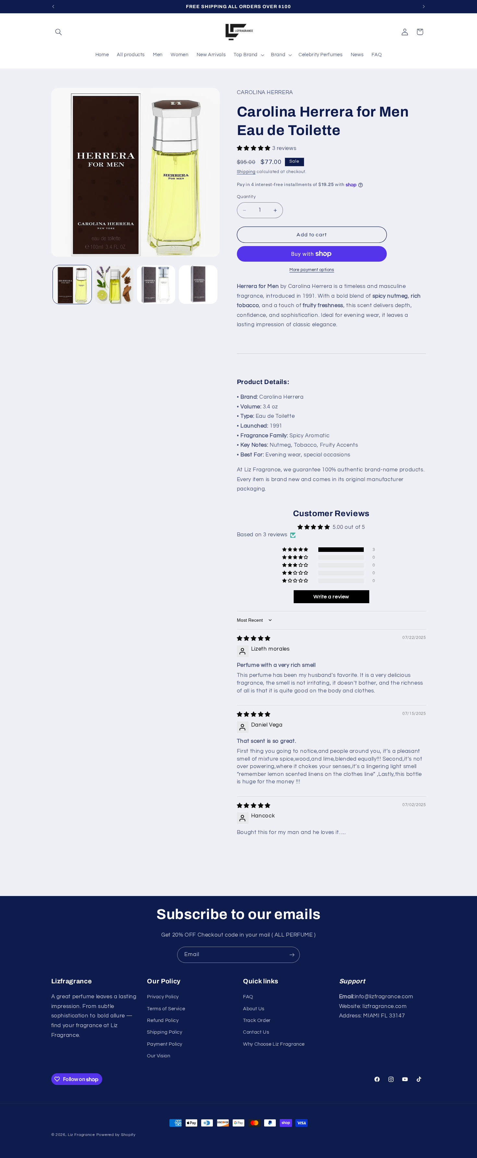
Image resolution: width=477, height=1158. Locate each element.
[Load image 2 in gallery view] (114, 284)
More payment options (311, 270)
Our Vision (158, 1055)
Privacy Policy (163, 996)
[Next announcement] (424, 6)
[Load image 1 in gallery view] (72, 284)
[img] (254, 638)
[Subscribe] (292, 955)
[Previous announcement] (53, 6)
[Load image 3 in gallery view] (156, 284)
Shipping (246, 172)
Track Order (257, 1020)
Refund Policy (162, 1020)
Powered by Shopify (116, 1135)
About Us (253, 1008)
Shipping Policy (164, 1032)
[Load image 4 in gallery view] (198, 284)
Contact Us (256, 1032)
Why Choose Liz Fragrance (274, 1044)
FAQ (248, 996)
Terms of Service (166, 1008)
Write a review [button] (331, 596)
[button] (58, 31)
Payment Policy (164, 1044)
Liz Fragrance (81, 1135)
